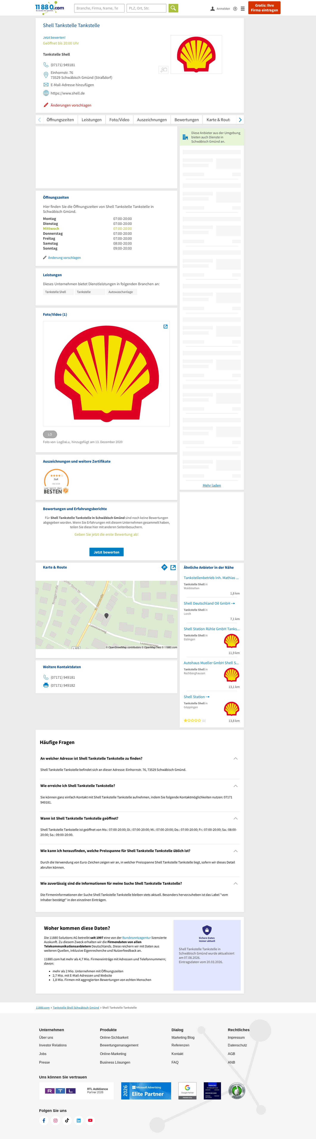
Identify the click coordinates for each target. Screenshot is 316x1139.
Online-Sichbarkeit (114, 1037)
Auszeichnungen (152, 119)
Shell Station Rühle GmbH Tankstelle (212, 628)
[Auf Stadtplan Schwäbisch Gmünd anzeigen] (173, 567)
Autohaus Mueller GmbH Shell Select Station (212, 662)
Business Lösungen (115, 1062)
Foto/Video (119, 119)
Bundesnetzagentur (136, 937)
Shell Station (194, 696)
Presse (44, 1062)
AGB (231, 1054)
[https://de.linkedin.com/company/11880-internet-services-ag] (78, 1120)
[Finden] (173, 8)
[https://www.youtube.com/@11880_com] (90, 1120)
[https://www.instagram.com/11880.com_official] (55, 1120)
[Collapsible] (235, 758)
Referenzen (180, 1045)
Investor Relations (53, 1045)
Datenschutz (237, 1045)
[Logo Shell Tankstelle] (165, 326)
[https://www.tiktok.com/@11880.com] (67, 1120)
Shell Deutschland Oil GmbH (207, 603)
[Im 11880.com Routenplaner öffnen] (164, 566)
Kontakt (177, 1054)
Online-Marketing (113, 1054)
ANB (231, 1062)
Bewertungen (187, 119)
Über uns (46, 1037)
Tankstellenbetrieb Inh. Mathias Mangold (212, 577)
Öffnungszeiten (60, 119)
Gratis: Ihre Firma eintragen (264, 8)
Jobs (42, 1054)
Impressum (236, 1037)
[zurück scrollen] (39, 119)
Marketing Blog (183, 1037)
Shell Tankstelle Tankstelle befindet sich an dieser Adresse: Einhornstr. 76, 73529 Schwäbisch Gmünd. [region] (113, 769)
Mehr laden (212, 485)
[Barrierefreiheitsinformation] (237, 8)
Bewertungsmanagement (119, 1045)
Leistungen (92, 119)
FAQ (175, 1062)
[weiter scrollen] (240, 119)
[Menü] (244, 8)
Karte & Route (219, 119)
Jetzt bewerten (106, 552)
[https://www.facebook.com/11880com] (44, 1120)
